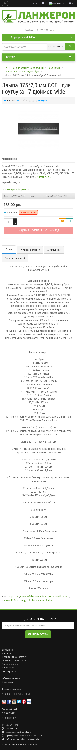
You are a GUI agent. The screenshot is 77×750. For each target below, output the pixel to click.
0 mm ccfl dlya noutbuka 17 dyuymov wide (41, 596)
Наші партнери (9, 671)
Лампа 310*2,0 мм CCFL (57, 196)
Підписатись (40, 634)
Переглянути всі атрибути (15, 189)
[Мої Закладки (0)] (43, 3)
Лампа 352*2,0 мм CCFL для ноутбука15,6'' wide (21, 196)
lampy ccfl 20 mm (10, 600)
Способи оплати (10, 664)
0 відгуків (42, 100)
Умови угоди (8, 667)
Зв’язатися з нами (11, 678)
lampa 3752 (13, 596)
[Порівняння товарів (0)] (35, 3)
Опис (10, 249)
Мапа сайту (7, 682)
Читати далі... (44, 176)
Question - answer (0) (15, 258)
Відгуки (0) (55, 249)
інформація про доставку (14, 657)
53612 (66, 596)
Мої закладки (8, 712)
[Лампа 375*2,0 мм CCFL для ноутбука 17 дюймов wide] (38, 129)
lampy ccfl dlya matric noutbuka (36, 600)
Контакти (6, 653)
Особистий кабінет (11, 709)
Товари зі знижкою (11, 689)
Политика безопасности (14, 660)
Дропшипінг (8, 649)
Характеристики (31, 249)
